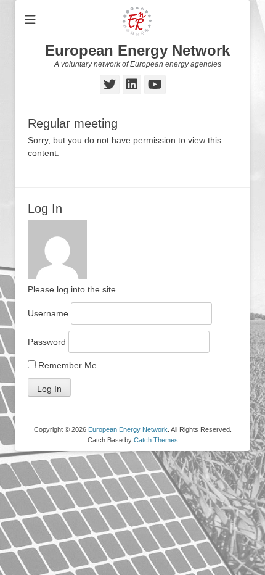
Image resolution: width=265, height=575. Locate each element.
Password (47, 342)
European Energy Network (137, 50)
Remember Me (66, 365)
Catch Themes (156, 440)
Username (48, 313)
